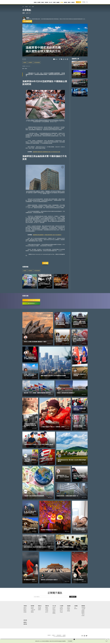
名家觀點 (61, 2)
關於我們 (73, 2)
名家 (29, 6)
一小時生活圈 (33, 615)
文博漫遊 (61, 617)
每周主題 (25, 625)
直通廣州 (32, 616)
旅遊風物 (39, 614)
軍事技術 (25, 616)
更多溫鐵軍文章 (27, 21)
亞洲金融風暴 (37, 62)
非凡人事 (50, 2)
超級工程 (25, 614)
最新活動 (25, 629)
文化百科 (61, 615)
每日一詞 (61, 616)
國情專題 (65, 2)
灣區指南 (32, 617)
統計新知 (46, 615)
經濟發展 (68, 614)
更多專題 (83, 621)
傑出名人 (54, 614)
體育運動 (68, 616)
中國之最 (46, 614)
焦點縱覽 (57, 2)
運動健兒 (54, 617)
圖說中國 (61, 614)
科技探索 (25, 617)
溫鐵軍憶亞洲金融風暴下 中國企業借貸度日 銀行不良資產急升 (47, 234)
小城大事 (54, 616)
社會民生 (68, 615)
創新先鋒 (54, 615)
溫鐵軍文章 (75, 58)
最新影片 (69, 2)
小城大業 (83, 615)
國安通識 (83, 616)
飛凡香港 (60, 282)
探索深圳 (32, 614)
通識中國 (46, 2)
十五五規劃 (83, 614)
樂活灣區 (39, 2)
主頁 (23, 6)
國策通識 (83, 617)
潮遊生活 (42, 2)
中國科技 (35, 2)
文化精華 (54, 2)
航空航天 (25, 615)
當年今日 (45, 281)
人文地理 (46, 616)
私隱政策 (60, 641)
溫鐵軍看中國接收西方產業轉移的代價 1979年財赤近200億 (46, 151)
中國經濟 (30, 62)
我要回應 (45, 263)
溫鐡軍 (25, 62)
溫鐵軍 (33, 6)
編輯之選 (28, 13)
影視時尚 (39, 615)
